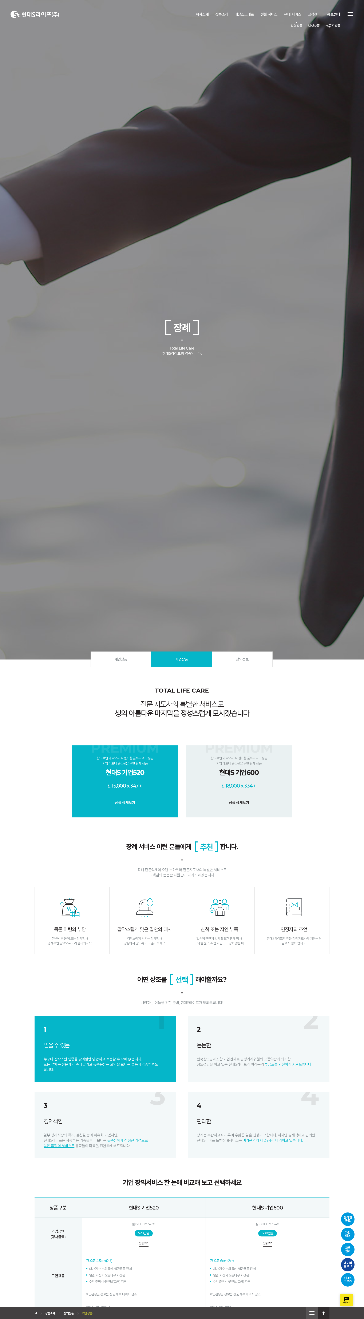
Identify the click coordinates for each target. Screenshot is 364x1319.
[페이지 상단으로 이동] (323, 1313)
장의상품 (296, 26)
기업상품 (181, 659)
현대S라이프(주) (35, 14)
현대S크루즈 (348, 1279)
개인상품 (120, 659)
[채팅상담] (346, 1300)
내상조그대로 (244, 14)
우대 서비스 (292, 14)
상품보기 (143, 1243)
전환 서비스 (269, 14)
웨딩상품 (314, 26)
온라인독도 (348, 1219)
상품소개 (221, 14)
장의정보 (242, 659)
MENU (312, 1313)
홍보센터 (333, 14)
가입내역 (348, 1234)
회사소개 (202, 14)
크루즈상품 (332, 26)
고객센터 (314, 14)
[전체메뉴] (350, 14)
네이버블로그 (348, 1264)
